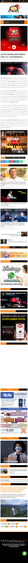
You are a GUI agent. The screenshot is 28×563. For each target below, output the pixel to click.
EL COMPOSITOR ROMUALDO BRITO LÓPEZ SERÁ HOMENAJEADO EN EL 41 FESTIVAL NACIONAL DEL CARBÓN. (13, 184)
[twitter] (21, 1)
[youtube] (23, 1)
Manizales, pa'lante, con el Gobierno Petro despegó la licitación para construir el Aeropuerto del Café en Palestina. (14, 489)
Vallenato (22, 157)
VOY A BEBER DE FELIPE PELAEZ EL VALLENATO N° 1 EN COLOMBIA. (13, 204)
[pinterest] (25, 1)
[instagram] (26, 1)
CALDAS (3, 526)
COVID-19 (21, 526)
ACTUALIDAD (4, 523)
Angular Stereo (9, 157)
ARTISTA (13, 523)
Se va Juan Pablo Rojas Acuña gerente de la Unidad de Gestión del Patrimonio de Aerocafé (18, 471)
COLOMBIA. (12, 526)
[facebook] (19, 1)
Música (16, 157)
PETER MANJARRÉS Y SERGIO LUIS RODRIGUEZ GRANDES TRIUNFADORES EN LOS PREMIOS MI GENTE (12, 225)
